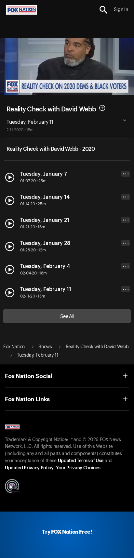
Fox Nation (14, 347)
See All (67, 316)
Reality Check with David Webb (51, 109)
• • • (126, 174)
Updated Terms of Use (80, 461)
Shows (45, 347)
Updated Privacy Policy (29, 468)
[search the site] (103, 10)
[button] (103, 10)
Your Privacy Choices (78, 468)
